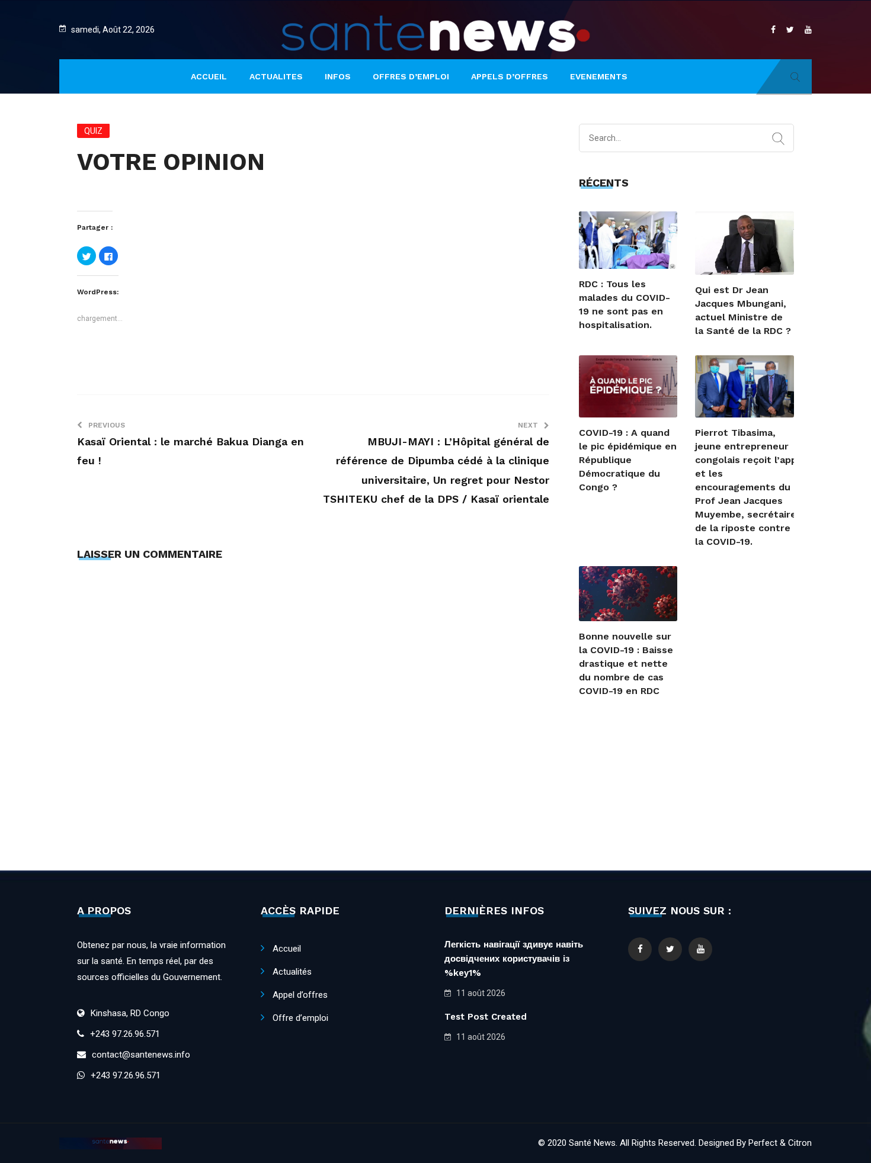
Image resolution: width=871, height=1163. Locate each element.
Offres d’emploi (411, 76)
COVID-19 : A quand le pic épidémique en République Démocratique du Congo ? (628, 460)
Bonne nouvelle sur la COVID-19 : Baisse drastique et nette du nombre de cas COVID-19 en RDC (626, 663)
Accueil (287, 948)
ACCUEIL (209, 76)
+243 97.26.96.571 (125, 1034)
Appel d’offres (300, 994)
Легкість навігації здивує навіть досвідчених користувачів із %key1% (513, 958)
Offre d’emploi (300, 1018)
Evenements (598, 76)
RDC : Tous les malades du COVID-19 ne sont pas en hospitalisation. (624, 304)
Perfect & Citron (780, 1143)
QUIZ (93, 131)
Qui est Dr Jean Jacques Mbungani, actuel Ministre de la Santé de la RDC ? (743, 310)
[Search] (778, 139)
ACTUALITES (276, 76)
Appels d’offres (509, 76)
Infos (338, 76)
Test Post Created (485, 1016)
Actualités (292, 971)
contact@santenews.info (141, 1054)
